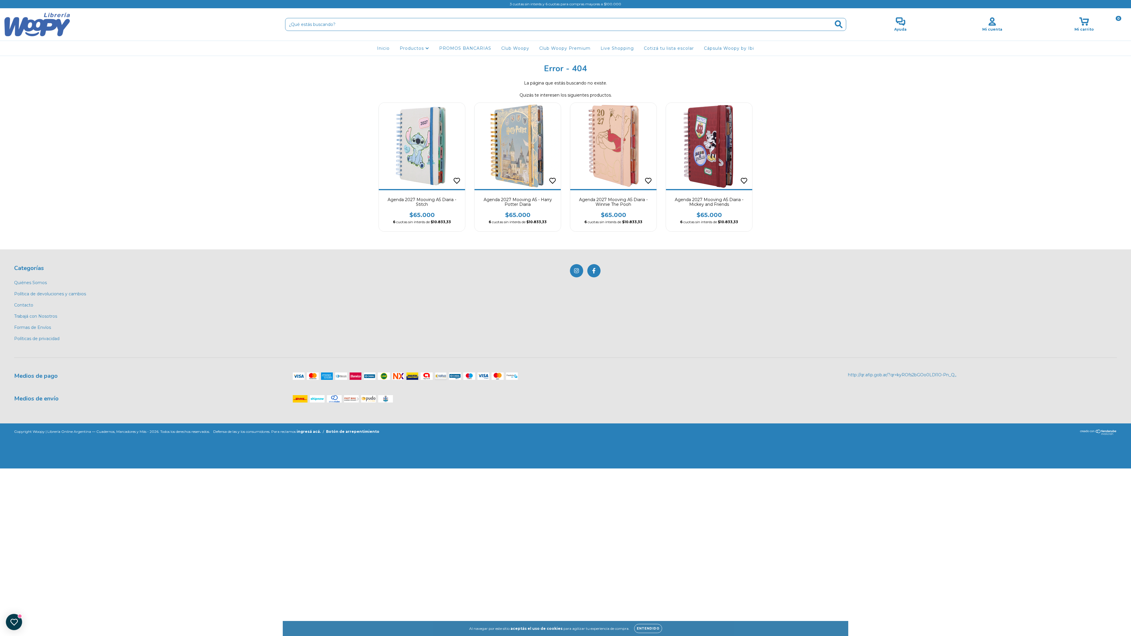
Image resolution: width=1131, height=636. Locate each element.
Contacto (23, 305)
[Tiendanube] (1098, 433)
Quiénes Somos (30, 282)
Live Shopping (617, 48)
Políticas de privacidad (36, 338)
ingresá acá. (309, 431)
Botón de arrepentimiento (352, 431)
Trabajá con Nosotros (35, 316)
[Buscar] (839, 24)
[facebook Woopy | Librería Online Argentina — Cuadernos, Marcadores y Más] (17, 4)
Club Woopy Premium (565, 48)
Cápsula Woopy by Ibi (729, 48)
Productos (412, 48)
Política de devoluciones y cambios (50, 294)
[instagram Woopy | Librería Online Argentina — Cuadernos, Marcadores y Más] (8, 4)
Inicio (383, 48)
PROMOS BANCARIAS (465, 48)
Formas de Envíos (32, 327)
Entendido (648, 628)
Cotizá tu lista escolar (669, 48)
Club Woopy (515, 48)
